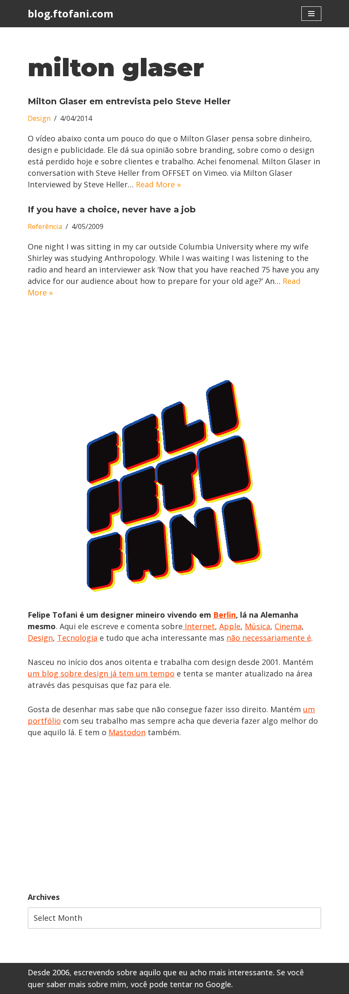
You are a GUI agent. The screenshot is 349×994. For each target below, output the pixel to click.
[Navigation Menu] (311, 13)
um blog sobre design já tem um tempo (101, 673)
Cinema (288, 626)
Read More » (158, 184)
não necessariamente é (268, 638)
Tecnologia (77, 638)
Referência (45, 226)
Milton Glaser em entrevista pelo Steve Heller (129, 101)
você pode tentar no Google (181, 984)
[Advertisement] (174, 814)
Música (257, 626)
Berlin (224, 615)
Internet (199, 626)
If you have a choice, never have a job (112, 209)
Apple (229, 626)
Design (39, 118)
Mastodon (127, 732)
